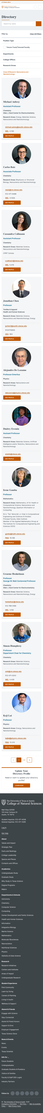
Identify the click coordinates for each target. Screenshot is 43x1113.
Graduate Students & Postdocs (13, 1069)
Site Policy (23, 1104)
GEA (7, 334)
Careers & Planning (9, 995)
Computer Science (9, 907)
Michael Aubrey (11, 101)
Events (4, 1047)
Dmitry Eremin (11, 428)
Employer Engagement (10, 1030)
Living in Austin (7, 1000)
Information (6, 923)
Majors (4, 889)
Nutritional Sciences (9, 948)
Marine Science (7, 931)
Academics (6, 869)
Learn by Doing (7, 991)
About (4, 839)
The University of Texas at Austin (14, 1102)
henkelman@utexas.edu (14, 602)
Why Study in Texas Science (12, 881)
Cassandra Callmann (14, 234)
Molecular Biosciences (10, 940)
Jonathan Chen (11, 300)
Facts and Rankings (9, 851)
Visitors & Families (8, 1073)
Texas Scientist (7, 1051)
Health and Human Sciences (12, 919)
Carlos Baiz (9, 167)
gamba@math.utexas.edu (15, 534)
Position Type (8, 41)
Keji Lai (7, 715)
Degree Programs (8, 885)
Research (5, 961)
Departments (8, 54)
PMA (7, 538)
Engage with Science (9, 1013)
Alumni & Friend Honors (10, 1021)
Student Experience (9, 983)
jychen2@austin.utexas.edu (16, 326)
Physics (4, 952)
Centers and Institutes (10, 970)
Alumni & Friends (8, 1009)
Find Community (8, 987)
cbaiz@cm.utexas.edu (13, 190)
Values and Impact (9, 843)
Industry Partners (8, 1081)
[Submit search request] (38, 23)
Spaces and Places (9, 859)
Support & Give (7, 1025)
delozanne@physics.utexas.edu (17, 393)
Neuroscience (7, 944)
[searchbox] (19, 23)
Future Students (8, 1061)
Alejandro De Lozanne (14, 370)
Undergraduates (8, 1065)
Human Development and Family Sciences (17, 915)
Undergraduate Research (11, 978)
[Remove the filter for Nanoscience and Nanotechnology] (39, 73)
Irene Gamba (10, 490)
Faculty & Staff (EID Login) (12, 1077)
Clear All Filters (35, 34)
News (4, 1043)
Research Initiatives (9, 965)
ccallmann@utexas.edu (14, 261)
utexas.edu (6, 2)
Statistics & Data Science (11, 956)
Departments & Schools (11, 895)
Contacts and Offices (10, 863)
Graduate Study (8, 877)
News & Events (7, 1039)
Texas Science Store (9, 1034)
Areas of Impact (8, 974)
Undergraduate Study (10, 873)
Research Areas (9, 65)
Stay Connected (8, 1017)
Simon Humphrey (12, 646)
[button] (33, 23)
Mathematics (6, 935)
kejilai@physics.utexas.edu (15, 738)
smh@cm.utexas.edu (13, 671)
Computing (6, 911)
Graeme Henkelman (13, 574)
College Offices (9, 60)
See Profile (9, 136)
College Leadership (9, 855)
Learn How (19, 785)
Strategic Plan (7, 847)
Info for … (5, 1057)
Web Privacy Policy (14, 1106)
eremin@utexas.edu (13, 454)
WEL (7, 131)
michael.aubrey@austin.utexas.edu (18, 127)
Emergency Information (9, 1104)
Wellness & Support (9, 1004)
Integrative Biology (9, 927)
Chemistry (5, 903)
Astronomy (6, 899)
